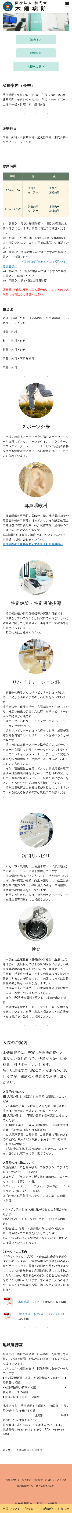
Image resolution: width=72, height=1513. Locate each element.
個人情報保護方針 (45, 1485)
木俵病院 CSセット (31, 1302)
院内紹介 (38, 1479)
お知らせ (50, 1479)
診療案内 (36, 40)
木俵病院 (24, 1449)
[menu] (67, 4)
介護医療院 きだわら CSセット (38, 1314)
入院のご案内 (36, 66)
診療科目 (36, 53)
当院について (13, 1479)
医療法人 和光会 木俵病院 (40, 1503)
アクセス (61, 1479)
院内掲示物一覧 (25, 1485)
